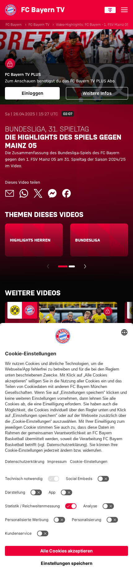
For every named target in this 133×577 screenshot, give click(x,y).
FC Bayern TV (38, 24)
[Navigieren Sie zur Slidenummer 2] (72, 266)
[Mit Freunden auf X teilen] (38, 193)
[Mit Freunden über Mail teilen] (9, 193)
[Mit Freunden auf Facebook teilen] (66, 193)
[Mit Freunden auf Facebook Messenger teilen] (52, 193)
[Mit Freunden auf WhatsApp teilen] (23, 193)
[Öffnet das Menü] (124, 10)
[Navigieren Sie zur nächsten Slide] (85, 266)
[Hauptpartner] (110, 10)
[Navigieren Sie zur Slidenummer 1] (62, 266)
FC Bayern (14, 24)
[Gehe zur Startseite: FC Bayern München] (10, 10)
